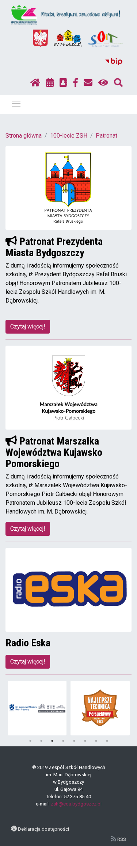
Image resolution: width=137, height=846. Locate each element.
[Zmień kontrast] (103, 82)
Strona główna (23, 135)
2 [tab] (41, 741)
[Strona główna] (35, 82)
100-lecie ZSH (68, 135)
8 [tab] (107, 741)
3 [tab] (52, 741)
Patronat (106, 135)
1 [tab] (30, 741)
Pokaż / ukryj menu (16, 103)
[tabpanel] (37, 708)
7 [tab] (96, 741)
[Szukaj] (118, 82)
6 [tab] (85, 741)
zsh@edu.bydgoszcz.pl (76, 804)
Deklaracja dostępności (43, 829)
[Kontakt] (88, 82)
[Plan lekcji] (50, 82)
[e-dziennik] (63, 82)
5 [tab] (74, 741)
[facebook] (75, 82)
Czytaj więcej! (27, 326)
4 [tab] (63, 741)
